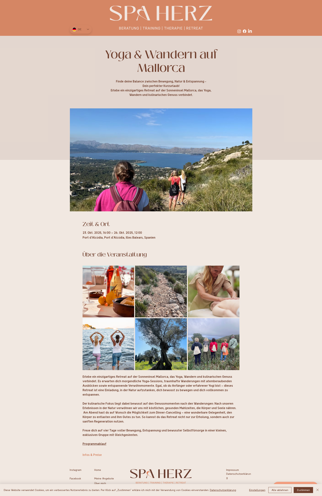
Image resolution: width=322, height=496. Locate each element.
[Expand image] (108, 291)
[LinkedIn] (250, 31)
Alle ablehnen (280, 490)
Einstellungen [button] (257, 490)
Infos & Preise (92, 454)
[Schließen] (317, 490)
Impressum (232, 470)
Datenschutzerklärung (223, 490)
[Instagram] (239, 31)
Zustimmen (303, 490)
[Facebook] (244, 31)
